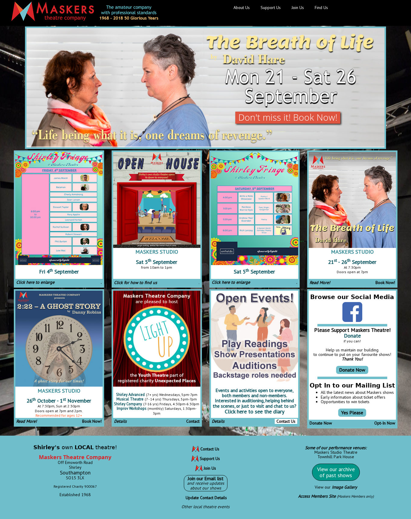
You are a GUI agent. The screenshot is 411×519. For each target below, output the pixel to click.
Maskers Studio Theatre (335, 452)
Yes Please (352, 412)
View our (336, 487)
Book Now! (385, 282)
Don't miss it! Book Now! (287, 117)
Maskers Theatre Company (75, 457)
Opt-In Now (384, 423)
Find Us (321, 7)
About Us (241, 7)
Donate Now (352, 370)
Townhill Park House (335, 456)
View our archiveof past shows (336, 472)
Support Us (271, 7)
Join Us (298, 7)
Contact (192, 421)
